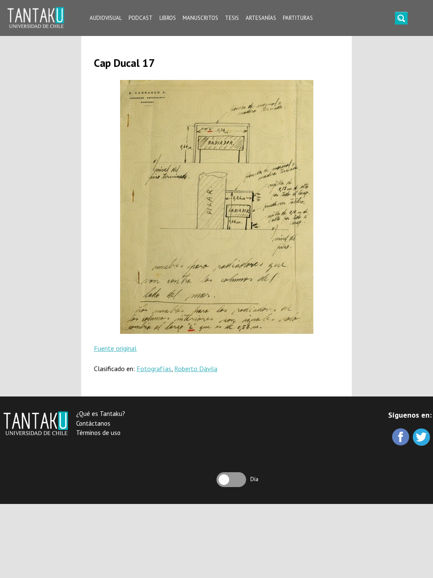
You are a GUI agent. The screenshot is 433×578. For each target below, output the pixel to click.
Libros (167, 18)
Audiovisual (106, 18)
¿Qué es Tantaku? (100, 414)
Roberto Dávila (195, 368)
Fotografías (154, 368)
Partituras (298, 18)
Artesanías (261, 18)
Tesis (232, 18)
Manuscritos (200, 18)
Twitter (422, 437)
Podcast (141, 18)
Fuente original (115, 348)
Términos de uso (98, 433)
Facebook (401, 437)
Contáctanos (93, 423)
